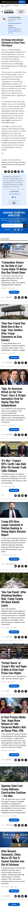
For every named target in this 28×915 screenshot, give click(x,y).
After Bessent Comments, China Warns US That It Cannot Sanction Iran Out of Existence (12, 857)
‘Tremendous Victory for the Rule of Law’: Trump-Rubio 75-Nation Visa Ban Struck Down (14, 267)
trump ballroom (10, 825)
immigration (9, 297)
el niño (7, 691)
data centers (9, 362)
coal (9, 106)
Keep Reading (14, 292)
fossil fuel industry (8, 118)
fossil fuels (5, 111)
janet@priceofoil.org (13, 28)
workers (5, 143)
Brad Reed (4, 682)
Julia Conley (4, 750)
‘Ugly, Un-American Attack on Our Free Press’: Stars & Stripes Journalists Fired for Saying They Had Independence (13, 396)
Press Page (14, 203)
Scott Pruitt (6, 54)
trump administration (11, 564)
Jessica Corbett (5, 627)
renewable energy (8, 122)
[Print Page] (18, 171)
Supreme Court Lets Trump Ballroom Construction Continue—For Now (13, 791)
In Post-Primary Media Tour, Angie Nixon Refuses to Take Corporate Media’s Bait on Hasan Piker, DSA (13, 723)
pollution (18, 86)
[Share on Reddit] (22, 297)
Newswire (8, 5)
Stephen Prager (5, 887)
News (2, 297)
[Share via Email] (12, 171)
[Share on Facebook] (5, 171)
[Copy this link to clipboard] (15, 171)
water (4, 86)
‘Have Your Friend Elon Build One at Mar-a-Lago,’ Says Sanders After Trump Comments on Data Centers (13, 331)
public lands (9, 636)
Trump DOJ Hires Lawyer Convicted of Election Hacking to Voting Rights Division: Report (13, 528)
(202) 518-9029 (15, 191)
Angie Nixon (8, 759)
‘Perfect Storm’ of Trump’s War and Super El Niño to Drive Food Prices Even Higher (14, 668)
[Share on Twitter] (9, 171)
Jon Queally (4, 288)
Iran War (8, 896)
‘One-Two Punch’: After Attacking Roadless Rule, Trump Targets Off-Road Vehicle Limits (13, 598)
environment (15, 5)
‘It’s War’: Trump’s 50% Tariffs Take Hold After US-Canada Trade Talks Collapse (13, 465)
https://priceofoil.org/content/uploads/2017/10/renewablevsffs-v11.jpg (14, 164)
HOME (2, 5)
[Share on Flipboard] (19, 297)
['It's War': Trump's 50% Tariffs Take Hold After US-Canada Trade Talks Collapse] (14, 449)
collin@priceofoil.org (13, 31)
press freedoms (9, 434)
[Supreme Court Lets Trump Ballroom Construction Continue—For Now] (14, 774)
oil (12, 106)
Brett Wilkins (4, 555)
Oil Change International (14, 23)
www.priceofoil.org (14, 193)
